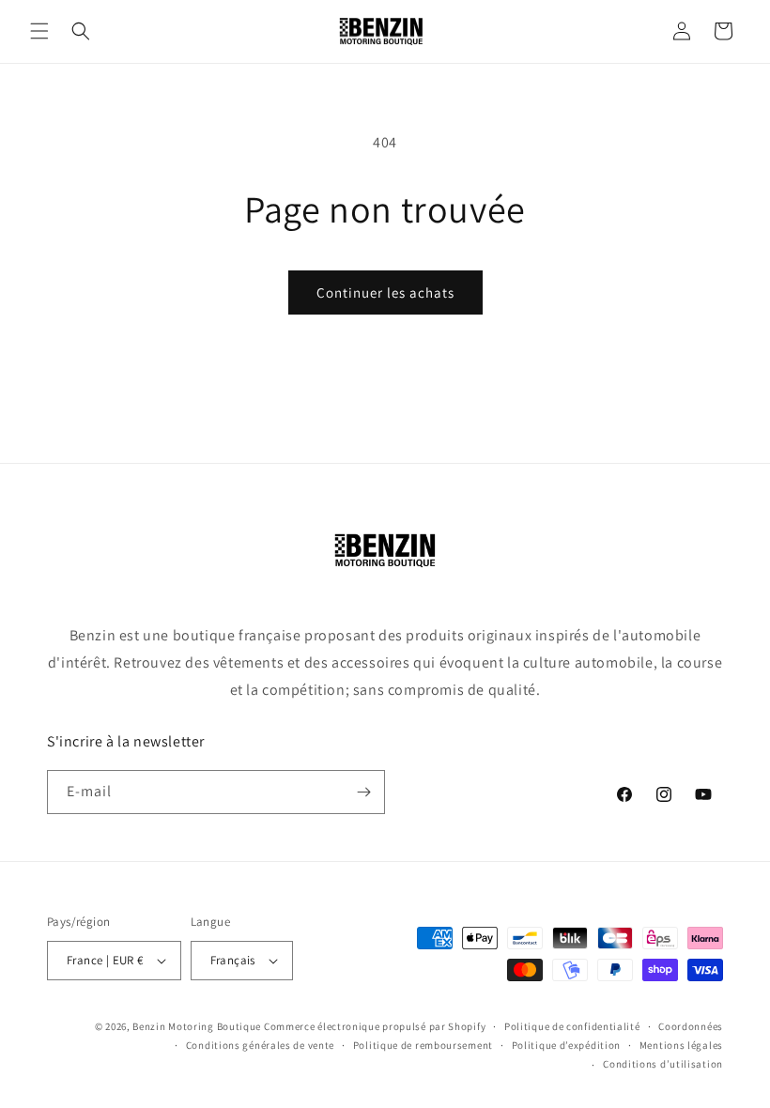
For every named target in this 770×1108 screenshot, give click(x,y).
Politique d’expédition (566, 1045)
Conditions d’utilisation (663, 1063)
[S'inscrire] (363, 792)
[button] (39, 31)
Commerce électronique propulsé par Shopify (374, 1026)
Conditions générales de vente (260, 1045)
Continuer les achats (385, 292)
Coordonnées (690, 1026)
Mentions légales (681, 1045)
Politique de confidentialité (572, 1026)
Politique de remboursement (423, 1045)
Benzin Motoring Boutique (196, 1026)
